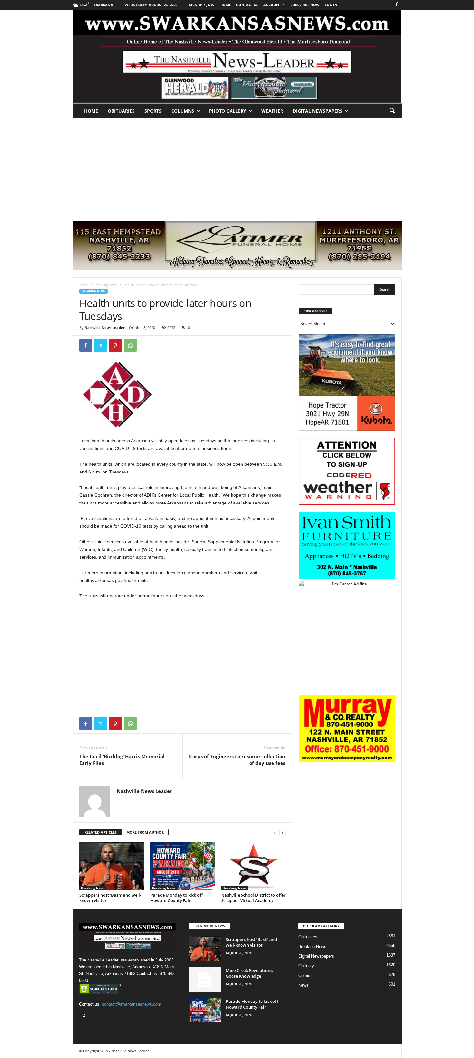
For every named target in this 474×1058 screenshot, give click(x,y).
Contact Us (247, 4)
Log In (331, 4)
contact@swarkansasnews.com (131, 1004)
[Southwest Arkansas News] (237, 56)
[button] (392, 111)
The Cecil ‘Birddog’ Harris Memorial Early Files (122, 759)
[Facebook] (397, 4)
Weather (272, 111)
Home (91, 111)
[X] (100, 345)
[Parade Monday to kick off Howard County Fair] (182, 866)
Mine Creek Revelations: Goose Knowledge (249, 973)
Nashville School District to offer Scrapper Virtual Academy (253, 897)
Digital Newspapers (317, 111)
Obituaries (121, 111)
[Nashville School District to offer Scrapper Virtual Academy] (253, 866)
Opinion (305, 975)
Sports (153, 111)
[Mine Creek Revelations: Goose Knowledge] (205, 979)
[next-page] (282, 832)
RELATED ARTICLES (100, 832)
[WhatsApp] (130, 345)
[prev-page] (275, 832)
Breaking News (105, 284)
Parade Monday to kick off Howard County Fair (176, 897)
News (303, 985)
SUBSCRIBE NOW (305, 4)
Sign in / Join (202, 4)
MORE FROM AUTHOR (145, 832)
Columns (182, 111)
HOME (225, 4)
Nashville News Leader (104, 327)
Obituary (306, 965)
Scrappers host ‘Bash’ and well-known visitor (110, 897)
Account (272, 4)
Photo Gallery (227, 111)
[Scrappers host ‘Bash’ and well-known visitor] (111, 866)
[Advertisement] (237, 166)
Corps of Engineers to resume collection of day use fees (237, 759)
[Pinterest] (115, 345)
